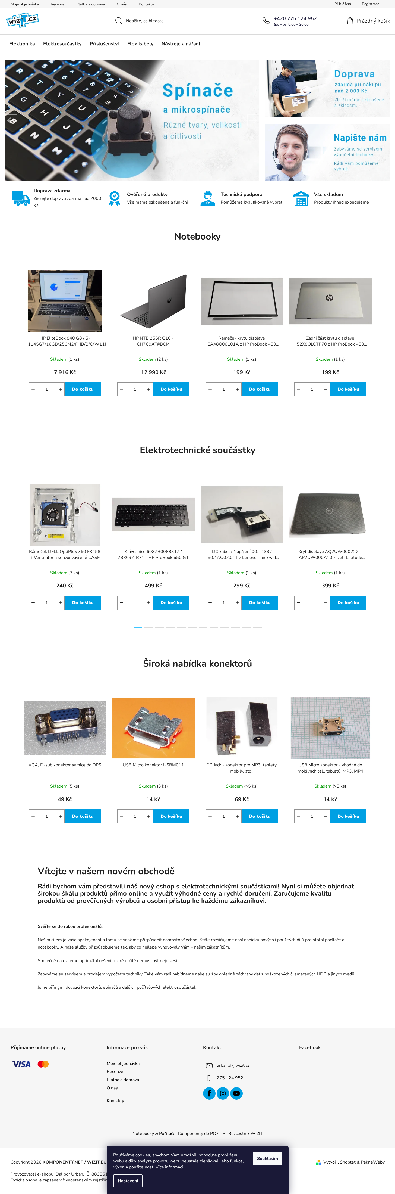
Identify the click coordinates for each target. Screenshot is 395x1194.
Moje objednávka (25, 4)
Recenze (57, 4)
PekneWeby (373, 1162)
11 (257, 627)
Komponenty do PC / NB (202, 1134)
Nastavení (128, 1181)
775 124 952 (230, 1078)
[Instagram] (223, 1093)
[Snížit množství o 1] (33, 389)
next (380, 340)
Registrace (370, 4)
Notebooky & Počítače (153, 1134)
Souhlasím (267, 1159)
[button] (11, 120)
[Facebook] (209, 1093)
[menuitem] (22, 44)
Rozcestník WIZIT (245, 1134)
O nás (122, 4)
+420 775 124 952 (295, 18)
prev (15, 340)
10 (246, 627)
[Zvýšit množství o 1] (60, 389)
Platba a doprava (90, 4)
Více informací (169, 1167)
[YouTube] (236, 1093)
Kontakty (146, 4)
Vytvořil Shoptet (339, 1162)
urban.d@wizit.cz (233, 1065)
